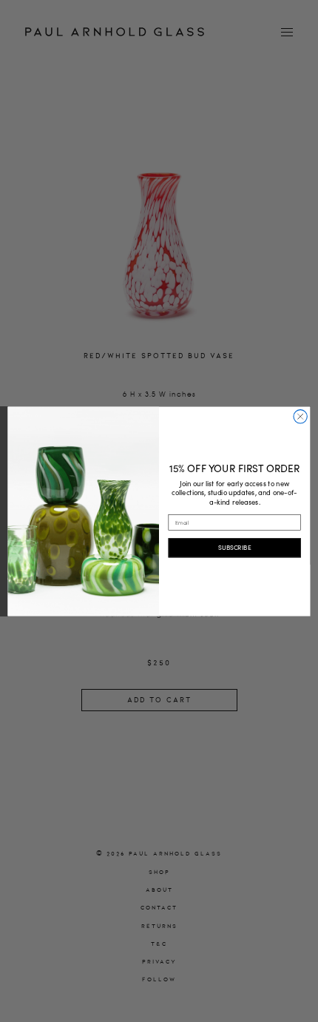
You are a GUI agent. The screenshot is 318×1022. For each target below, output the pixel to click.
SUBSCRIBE (234, 547)
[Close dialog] (300, 416)
